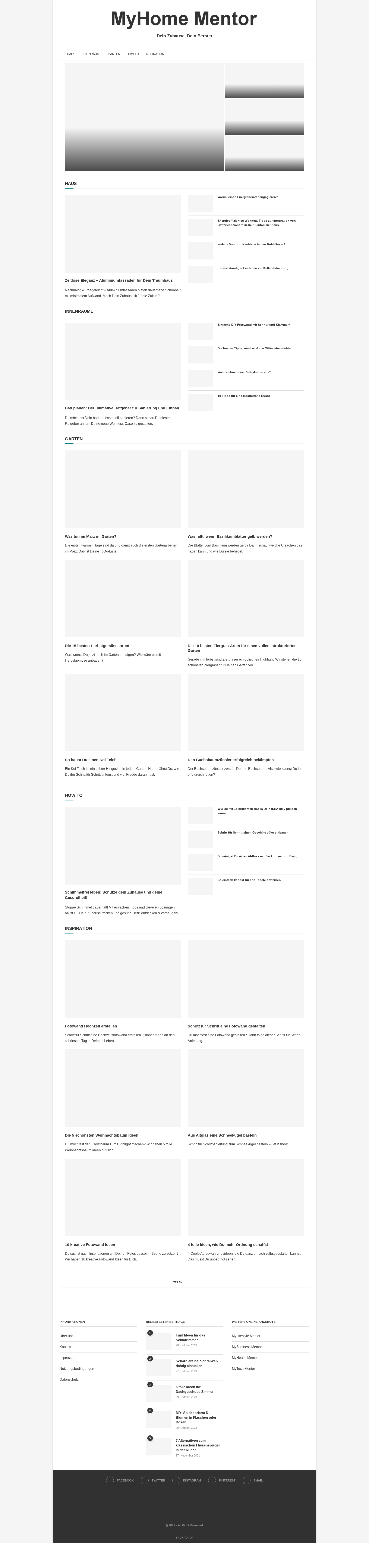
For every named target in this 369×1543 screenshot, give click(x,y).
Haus (71, 54)
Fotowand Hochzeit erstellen (91, 1026)
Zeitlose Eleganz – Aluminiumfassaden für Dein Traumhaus (119, 280)
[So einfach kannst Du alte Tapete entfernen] (200, 886)
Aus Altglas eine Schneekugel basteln (222, 1135)
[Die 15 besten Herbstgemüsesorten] (123, 598)
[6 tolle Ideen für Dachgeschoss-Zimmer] (158, 1393)
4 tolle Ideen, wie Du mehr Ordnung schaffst (228, 1245)
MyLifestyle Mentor (246, 1336)
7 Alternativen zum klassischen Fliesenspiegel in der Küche (198, 1445)
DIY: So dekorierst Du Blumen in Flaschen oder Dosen (196, 1417)
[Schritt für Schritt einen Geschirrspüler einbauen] (200, 839)
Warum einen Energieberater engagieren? (248, 197)
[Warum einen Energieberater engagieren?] (264, 153)
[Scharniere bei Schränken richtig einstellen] (158, 1367)
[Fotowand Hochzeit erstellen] (123, 978)
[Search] (307, 54)
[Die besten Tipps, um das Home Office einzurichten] (200, 354)
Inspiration (154, 54)
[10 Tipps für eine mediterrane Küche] (200, 402)
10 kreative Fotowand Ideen (90, 1245)
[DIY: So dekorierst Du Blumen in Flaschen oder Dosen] (158, 1419)
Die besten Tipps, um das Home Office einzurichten (255, 348)
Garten (114, 54)
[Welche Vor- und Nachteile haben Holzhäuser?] (200, 250)
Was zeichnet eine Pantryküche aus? (244, 372)
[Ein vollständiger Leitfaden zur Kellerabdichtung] (200, 274)
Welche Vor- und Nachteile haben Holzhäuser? (251, 244)
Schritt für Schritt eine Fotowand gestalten (226, 1026)
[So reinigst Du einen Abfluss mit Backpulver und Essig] (200, 862)
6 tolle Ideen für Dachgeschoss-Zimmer (195, 1389)
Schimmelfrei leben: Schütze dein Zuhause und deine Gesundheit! (113, 895)
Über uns (66, 1336)
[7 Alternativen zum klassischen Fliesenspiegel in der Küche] (158, 1446)
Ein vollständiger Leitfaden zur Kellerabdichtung (253, 268)
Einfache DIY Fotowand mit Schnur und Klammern (254, 324)
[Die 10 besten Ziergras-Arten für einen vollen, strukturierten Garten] (246, 598)
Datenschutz (69, 1379)
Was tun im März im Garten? (90, 536)
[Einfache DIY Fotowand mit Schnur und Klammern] (200, 331)
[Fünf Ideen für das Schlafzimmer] (158, 1341)
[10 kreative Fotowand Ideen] (123, 1197)
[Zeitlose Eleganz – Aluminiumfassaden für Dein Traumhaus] (144, 117)
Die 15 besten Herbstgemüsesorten (97, 646)
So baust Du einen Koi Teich (91, 760)
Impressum (68, 1358)
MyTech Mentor (243, 1368)
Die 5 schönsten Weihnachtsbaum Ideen (101, 1135)
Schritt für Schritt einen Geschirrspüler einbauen (253, 832)
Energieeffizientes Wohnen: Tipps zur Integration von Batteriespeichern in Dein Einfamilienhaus (257, 223)
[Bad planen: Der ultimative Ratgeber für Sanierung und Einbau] (123, 361)
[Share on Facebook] (184, 1282)
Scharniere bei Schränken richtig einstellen (197, 1363)
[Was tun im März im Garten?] (123, 489)
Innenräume (91, 54)
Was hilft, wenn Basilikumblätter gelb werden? (230, 536)
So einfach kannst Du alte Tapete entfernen (249, 880)
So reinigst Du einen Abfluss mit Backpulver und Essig (257, 856)
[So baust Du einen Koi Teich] (123, 712)
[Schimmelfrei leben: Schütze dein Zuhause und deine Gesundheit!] (264, 80)
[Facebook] (292, 54)
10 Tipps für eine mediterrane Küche (244, 395)
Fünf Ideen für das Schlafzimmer (190, 1337)
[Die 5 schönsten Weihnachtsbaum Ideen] (123, 1088)
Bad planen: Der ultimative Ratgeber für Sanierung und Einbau (258, 122)
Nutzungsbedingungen (77, 1368)
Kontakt (65, 1347)
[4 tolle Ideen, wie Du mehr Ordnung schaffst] (246, 1197)
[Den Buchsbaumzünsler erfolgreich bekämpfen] (246, 712)
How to (133, 54)
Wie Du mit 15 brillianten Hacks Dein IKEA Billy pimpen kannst (257, 811)
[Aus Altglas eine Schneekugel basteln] (246, 1088)
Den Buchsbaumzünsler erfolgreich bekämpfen (231, 760)
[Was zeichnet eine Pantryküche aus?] (200, 378)
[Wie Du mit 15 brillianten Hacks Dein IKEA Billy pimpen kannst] (200, 815)
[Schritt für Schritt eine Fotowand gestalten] (246, 978)
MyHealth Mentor (245, 1358)
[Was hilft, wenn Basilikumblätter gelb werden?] (246, 489)
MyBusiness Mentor (247, 1347)
